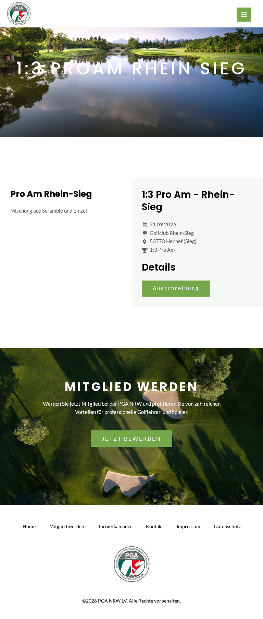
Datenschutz (227, 526)
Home (29, 526)
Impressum (188, 526)
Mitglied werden (66, 526)
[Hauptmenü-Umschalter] (244, 15)
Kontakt (154, 526)
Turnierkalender (115, 526)
